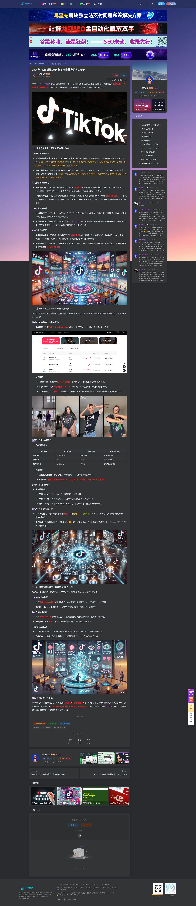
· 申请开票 (110, 887)
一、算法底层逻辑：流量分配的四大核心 (150, 125)
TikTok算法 (44, 83)
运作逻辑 (108, 706)
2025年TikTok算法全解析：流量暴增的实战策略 (58, 69)
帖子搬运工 (142, 270)
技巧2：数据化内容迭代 (148, 152)
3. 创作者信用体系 (146, 136)
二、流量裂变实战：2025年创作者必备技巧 (150, 144)
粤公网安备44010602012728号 (68, 895)
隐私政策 (59, 887)
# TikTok (36, 727)
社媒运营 (53, 724)
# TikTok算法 (47, 727)
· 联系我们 (95, 887)
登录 (74, 825)
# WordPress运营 (59, 727)
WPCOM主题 (105, 884)
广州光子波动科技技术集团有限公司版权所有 (86, 893)
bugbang (142, 240)
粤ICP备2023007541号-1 (108, 893)
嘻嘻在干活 (142, 188)
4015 (50, 758)
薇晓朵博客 (67, 884)
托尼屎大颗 (42, 74)
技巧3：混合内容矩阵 (147, 155)
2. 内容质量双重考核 (147, 133)
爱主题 (86, 884)
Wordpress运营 (40, 724)
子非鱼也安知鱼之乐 (145, 210)
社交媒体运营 (56, 63)
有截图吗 (142, 205)
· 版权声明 (73, 887)
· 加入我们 (88, 887)
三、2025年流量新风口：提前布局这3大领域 (150, 163)
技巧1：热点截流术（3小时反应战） (151, 148)
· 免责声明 (66, 887)
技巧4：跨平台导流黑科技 (149, 159)
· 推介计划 (63, 890)
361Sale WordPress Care (40, 63)
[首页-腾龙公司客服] (26, 888)
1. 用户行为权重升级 (147, 129)
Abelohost (78, 884)
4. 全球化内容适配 (146, 140)
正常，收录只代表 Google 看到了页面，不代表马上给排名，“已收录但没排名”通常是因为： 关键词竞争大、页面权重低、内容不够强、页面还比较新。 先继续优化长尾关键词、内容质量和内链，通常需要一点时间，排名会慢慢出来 (152, 194)
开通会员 (172, 4)
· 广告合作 (102, 887)
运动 (79, 221)
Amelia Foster (143, 203)
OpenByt (95, 884)
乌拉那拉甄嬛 (143, 255)
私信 (124, 75)
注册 (87, 825)
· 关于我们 (80, 887)
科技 (74, 221)
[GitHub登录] (79, 836)
